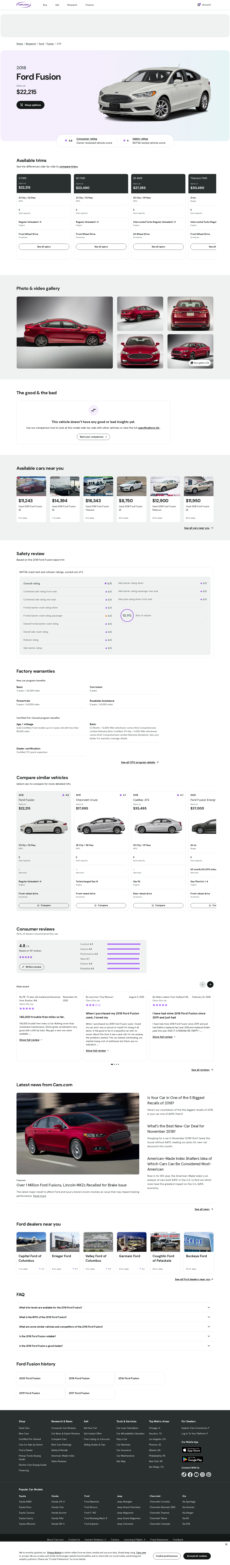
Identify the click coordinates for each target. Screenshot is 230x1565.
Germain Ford (129, 1256)
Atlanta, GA (154, 1450)
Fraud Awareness (159, 1539)
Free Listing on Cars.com (97, 1439)
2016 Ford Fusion (128, 1378)
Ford (41, 43)
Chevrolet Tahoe (158, 1518)
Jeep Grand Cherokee (128, 1507)
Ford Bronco (90, 1507)
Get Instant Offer (93, 1433)
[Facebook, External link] (190, 1474)
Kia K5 (186, 1518)
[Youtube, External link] (196, 1474)
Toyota (22, 1496)
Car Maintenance (125, 1455)
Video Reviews (58, 1461)
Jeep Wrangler (124, 1501)
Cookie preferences (167, 1555)
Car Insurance (124, 1450)
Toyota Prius (25, 1507)
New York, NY (155, 1461)
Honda (55, 1496)
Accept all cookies (197, 1555)
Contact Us (74, 1539)
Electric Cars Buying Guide (32, 1464)
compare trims (68, 166)
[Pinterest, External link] (208, 1474)
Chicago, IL (154, 1427)
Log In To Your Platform (194, 1433)
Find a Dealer (26, 1450)
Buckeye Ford (196, 1256)
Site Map (121, 1461)
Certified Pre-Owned (30, 1439)
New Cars (24, 1433)
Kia (184, 1496)
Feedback (178, 1539)
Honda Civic (58, 1507)
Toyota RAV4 (25, 1501)
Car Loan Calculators (127, 1427)
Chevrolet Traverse (159, 1512)
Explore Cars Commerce (194, 1427)
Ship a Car (122, 1439)
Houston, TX (155, 1433)
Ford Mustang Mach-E (95, 1518)
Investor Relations (94, 1539)
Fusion (50, 43)
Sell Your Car (90, 1427)
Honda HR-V (58, 1523)
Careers (115, 1539)
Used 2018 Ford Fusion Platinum (164, 508)
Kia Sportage (189, 1501)
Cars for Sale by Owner (31, 1444)
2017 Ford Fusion (79, 1393)
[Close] (226, 1544)
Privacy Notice (54, 1552)
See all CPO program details (138, 762)
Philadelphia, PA (157, 1455)
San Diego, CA (156, 1466)
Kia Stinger (188, 1512)
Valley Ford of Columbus (96, 1258)
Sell (57, 4)
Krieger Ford (61, 1256)
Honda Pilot (57, 1518)
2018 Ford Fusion (79, 1378)
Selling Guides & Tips (94, 1444)
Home (20, 43)
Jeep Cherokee (125, 1523)
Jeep (119, 1496)
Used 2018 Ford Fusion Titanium (97, 508)
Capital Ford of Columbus (30, 1258)
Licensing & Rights (133, 1539)
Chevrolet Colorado (160, 1523)
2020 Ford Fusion (29, 1378)
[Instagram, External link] (202, 1474)
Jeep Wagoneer (125, 1512)
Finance (90, 4)
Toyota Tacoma (26, 1512)
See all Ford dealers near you (192, 1279)
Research (72, 4)
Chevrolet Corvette (160, 1501)
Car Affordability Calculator (130, 1433)
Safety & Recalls (59, 1450)
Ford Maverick (91, 1501)
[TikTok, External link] (184, 1474)
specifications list (149, 427)
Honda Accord (59, 1512)
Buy (45, 4)
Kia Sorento (188, 1507)
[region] (115, 1553)
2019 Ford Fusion (29, 1393)
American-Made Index (62, 1455)
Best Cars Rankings (61, 1444)
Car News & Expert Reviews (65, 1433)
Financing (24, 1470)
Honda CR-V (58, 1501)
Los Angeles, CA (157, 1439)
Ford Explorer (91, 1523)
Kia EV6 (186, 1523)
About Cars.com (55, 1539)
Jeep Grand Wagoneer (129, 1518)
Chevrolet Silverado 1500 (162, 1507)
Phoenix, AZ (155, 1444)
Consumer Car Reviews (63, 1427)
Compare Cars (59, 1439)
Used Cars (24, 1427)
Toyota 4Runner (27, 1523)
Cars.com (141, 1552)
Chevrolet (155, 1496)
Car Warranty (123, 1444)
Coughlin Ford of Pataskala (163, 1258)
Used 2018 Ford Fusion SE (30, 508)
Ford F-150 (90, 1512)
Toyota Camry (26, 1518)
